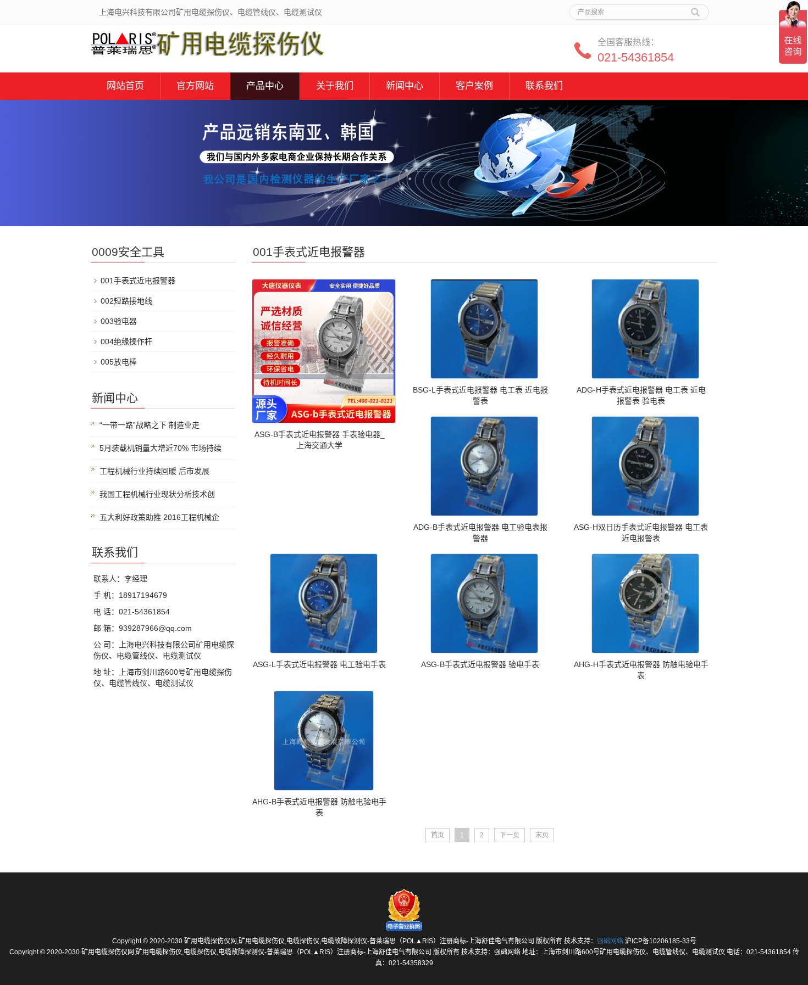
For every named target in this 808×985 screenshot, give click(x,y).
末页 (542, 835)
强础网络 (610, 941)
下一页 (509, 835)
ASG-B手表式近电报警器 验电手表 (480, 664)
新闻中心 (404, 86)
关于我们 (334, 86)
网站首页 (125, 86)
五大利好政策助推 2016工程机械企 (159, 517)
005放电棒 (119, 361)
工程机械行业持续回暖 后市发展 (154, 471)
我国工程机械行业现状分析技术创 (157, 494)
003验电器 (119, 321)
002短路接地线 (126, 300)
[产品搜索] (695, 8)
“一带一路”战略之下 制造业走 (149, 425)
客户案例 (474, 86)
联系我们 (544, 86)
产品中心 (265, 86)
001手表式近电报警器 (138, 280)
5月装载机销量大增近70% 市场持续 (160, 448)
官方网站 (195, 86)
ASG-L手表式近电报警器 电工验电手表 (319, 664)
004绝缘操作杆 (126, 341)
